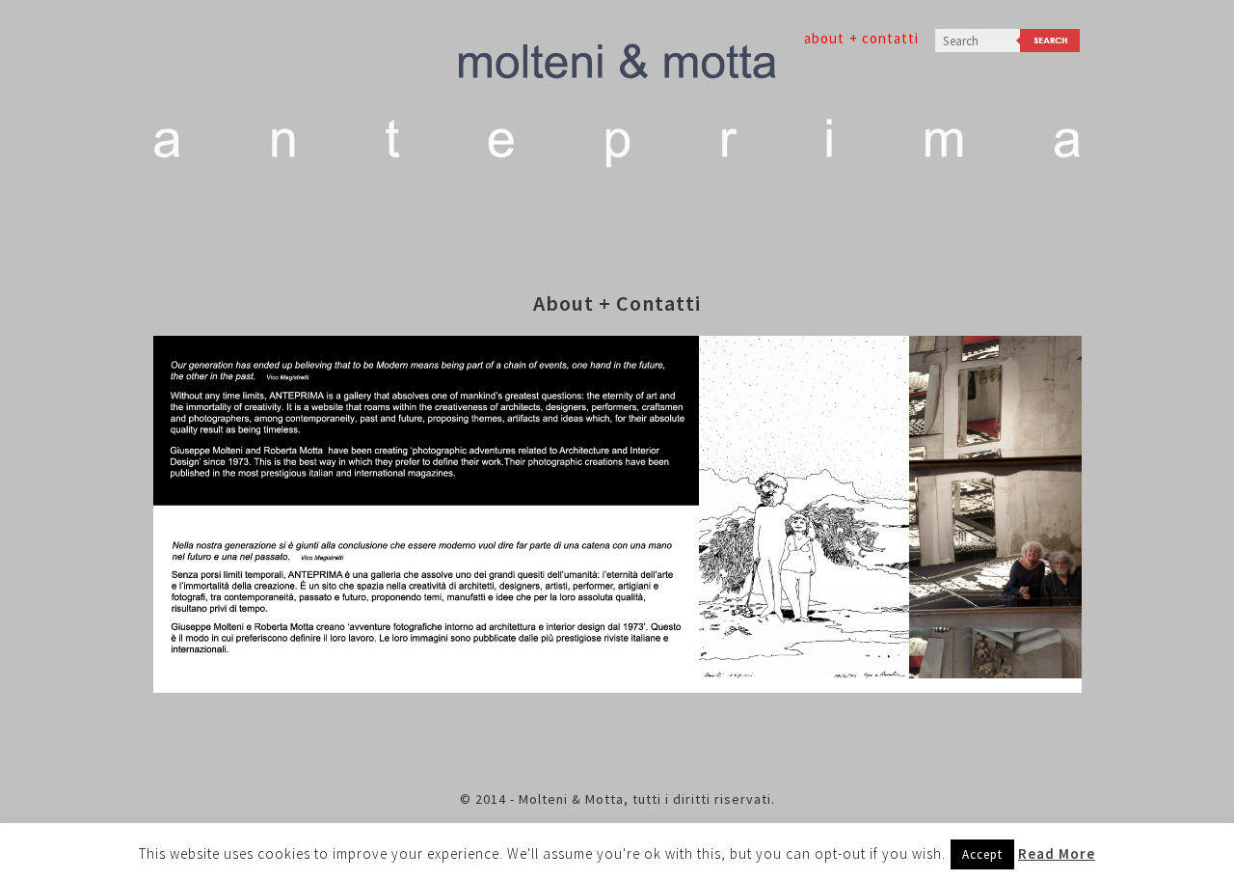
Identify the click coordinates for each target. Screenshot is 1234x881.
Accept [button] (982, 854)
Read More (1056, 853)
